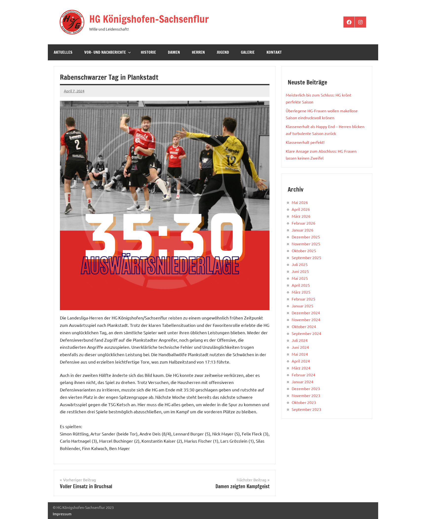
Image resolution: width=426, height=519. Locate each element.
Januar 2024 (302, 381)
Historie (148, 52)
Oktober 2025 (304, 250)
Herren (198, 52)
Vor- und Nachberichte (105, 52)
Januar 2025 (302, 305)
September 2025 (306, 257)
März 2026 (301, 216)
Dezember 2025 (306, 236)
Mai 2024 (300, 354)
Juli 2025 (300, 264)
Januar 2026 (302, 229)
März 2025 (301, 291)
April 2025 (301, 285)
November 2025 (306, 243)
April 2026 (301, 209)
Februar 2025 (303, 298)
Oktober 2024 (304, 326)
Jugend (223, 52)
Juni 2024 (300, 347)
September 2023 (306, 409)
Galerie (248, 52)
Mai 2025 (300, 278)
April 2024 (301, 360)
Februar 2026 (303, 222)
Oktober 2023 (304, 402)
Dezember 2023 (306, 388)
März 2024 (301, 367)
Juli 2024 (300, 340)
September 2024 (306, 333)
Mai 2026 (300, 202)
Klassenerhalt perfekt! (305, 142)
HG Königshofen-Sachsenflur (149, 19)
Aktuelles (63, 52)
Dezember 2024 (306, 312)
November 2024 (306, 319)
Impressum (62, 513)
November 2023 (306, 395)
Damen (174, 52)
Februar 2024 (303, 374)
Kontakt (274, 52)
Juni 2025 (300, 271)
